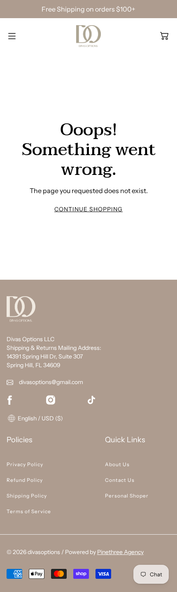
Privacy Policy (25, 464)
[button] (164, 36)
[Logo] (88, 36)
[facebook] (9, 400)
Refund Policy (25, 480)
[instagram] (51, 400)
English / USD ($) (39, 418)
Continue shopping (88, 209)
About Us (117, 464)
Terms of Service (29, 511)
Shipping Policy (27, 496)
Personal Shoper (127, 496)
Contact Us (120, 480)
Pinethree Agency (120, 552)
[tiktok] (91, 400)
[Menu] (12, 36)
